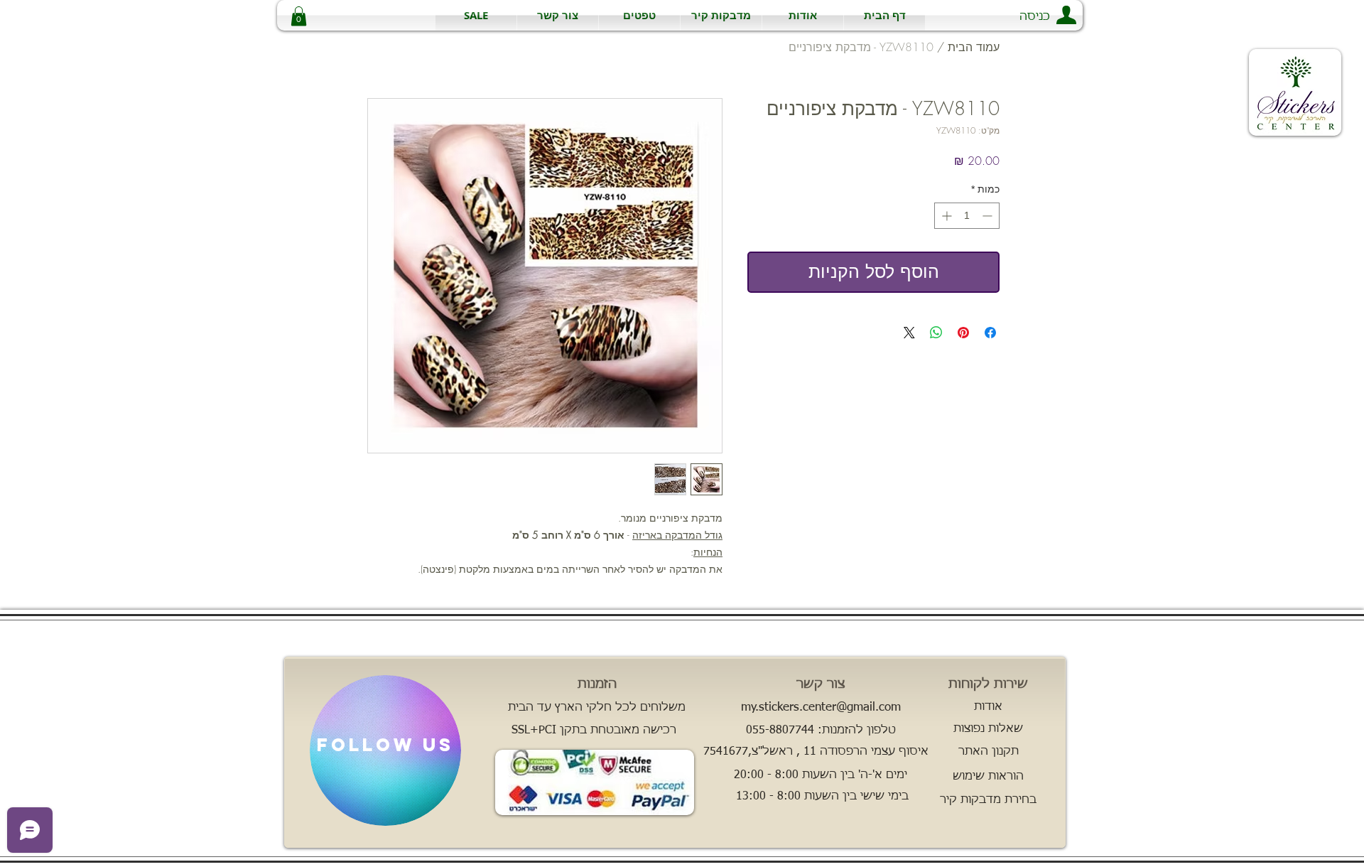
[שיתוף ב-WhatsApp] (936, 332)
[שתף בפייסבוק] (990, 332)
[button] (721, 15)
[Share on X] (909, 332)
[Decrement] (988, 215)
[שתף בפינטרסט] (963, 332)
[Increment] (945, 215)
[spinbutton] (967, 215)
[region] (385, 750)
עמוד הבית (974, 47)
